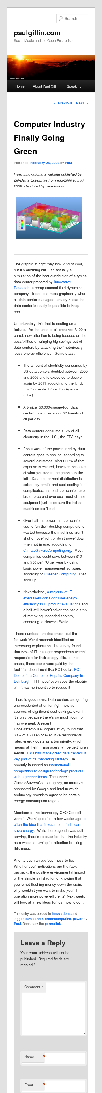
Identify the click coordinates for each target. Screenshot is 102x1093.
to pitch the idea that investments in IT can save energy (50, 824)
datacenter (34, 918)
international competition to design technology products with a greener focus (48, 770)
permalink (53, 923)
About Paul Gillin (46, 86)
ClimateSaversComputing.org (47, 550)
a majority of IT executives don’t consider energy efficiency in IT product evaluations (51, 597)
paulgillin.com (37, 32)
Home (20, 86)
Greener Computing (60, 574)
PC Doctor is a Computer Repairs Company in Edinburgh (48, 675)
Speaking (74, 86)
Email (34, 1084)
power (78, 918)
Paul (68, 162)
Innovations (61, 913)
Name (34, 1056)
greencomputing (58, 918)
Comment (33, 986)
